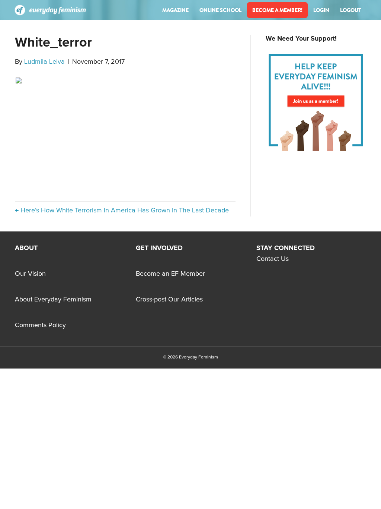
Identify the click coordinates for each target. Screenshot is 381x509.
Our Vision (30, 274)
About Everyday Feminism (53, 299)
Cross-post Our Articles (169, 299)
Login (321, 10)
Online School (220, 10)
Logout (350, 10)
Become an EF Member (170, 274)
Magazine (175, 10)
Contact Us (272, 259)
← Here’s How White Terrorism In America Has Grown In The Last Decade (122, 210)
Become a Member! (277, 10)
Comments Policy (40, 325)
